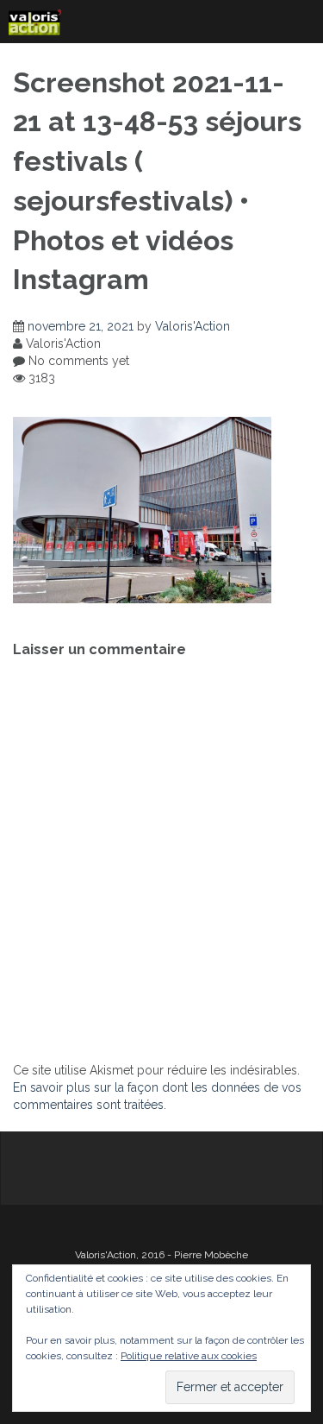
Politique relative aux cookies (189, 1356)
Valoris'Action (192, 326)
